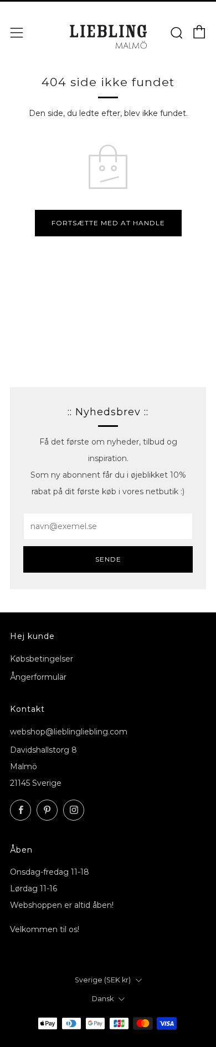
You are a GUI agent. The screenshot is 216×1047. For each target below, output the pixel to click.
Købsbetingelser (41, 659)
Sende (108, 559)
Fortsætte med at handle (108, 223)
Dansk (103, 999)
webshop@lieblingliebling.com (68, 732)
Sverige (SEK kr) (103, 980)
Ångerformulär (38, 677)
